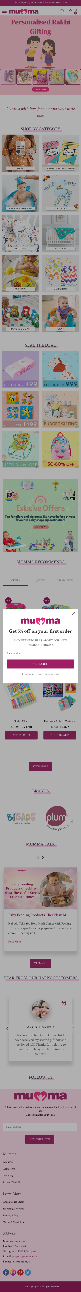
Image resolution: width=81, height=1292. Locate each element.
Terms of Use (53, 674)
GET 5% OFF (40, 664)
